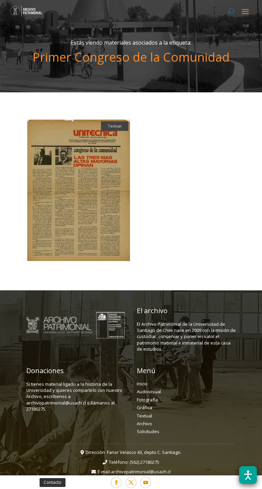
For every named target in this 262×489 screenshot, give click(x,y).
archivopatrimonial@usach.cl (141, 472)
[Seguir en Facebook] (116, 482)
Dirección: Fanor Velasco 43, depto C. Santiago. (133, 452)
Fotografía (147, 400)
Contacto (52, 482)
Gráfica (144, 407)
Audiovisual (149, 391)
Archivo (144, 424)
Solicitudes (148, 431)
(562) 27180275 (144, 462)
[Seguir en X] (131, 482)
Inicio (142, 384)
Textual (144, 416)
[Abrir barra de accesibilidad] (248, 475)
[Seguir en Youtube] (146, 482)
